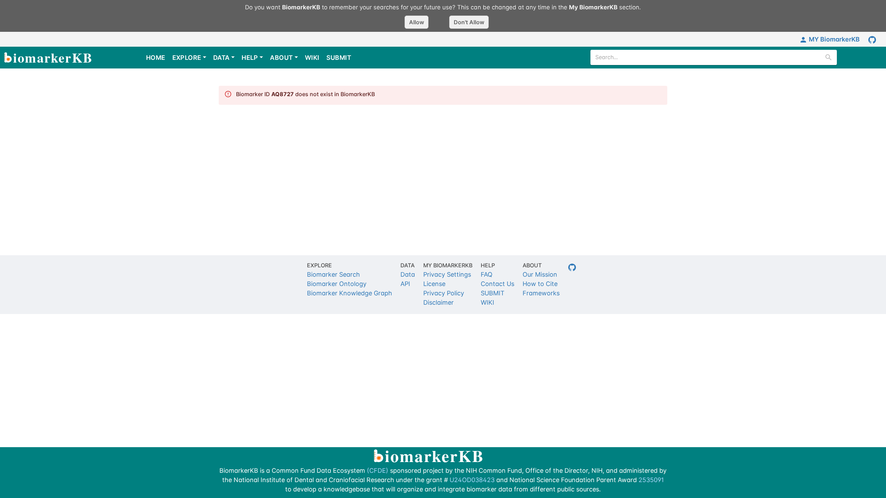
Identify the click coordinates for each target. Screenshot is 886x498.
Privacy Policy (443, 293)
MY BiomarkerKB (834, 39)
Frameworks (541, 293)
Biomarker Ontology (337, 283)
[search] (828, 57)
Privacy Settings (447, 274)
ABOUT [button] (281, 57)
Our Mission (540, 274)
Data (407, 274)
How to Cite (540, 283)
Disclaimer (438, 302)
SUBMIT (338, 57)
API (405, 283)
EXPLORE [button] (186, 57)
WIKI (312, 57)
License (434, 283)
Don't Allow (469, 22)
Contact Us (497, 283)
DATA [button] (221, 57)
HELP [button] (250, 57)
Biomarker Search (333, 274)
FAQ (486, 274)
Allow (416, 22)
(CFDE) (377, 470)
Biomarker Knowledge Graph (349, 293)
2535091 (651, 479)
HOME (155, 57)
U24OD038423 (472, 479)
